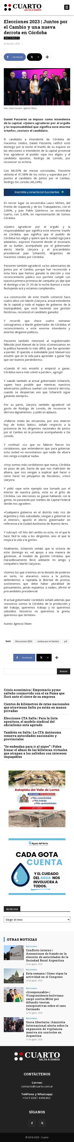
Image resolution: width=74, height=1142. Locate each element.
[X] (42, 1123)
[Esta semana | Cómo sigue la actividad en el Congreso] (14, 975)
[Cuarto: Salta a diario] (27, 7)
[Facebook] (32, 1123)
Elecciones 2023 (23, 641)
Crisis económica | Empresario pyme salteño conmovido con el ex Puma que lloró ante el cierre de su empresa (34, 693)
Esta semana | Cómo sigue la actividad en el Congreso (46, 975)
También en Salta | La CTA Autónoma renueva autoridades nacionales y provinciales (32, 735)
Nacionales (12, 38)
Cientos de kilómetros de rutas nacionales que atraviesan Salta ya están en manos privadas (36, 707)
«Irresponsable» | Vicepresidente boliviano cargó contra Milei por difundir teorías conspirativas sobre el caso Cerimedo (46, 1000)
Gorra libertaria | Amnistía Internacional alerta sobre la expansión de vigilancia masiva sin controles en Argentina (47, 1029)
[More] (47, 57)
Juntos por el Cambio (48, 641)
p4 (65, 641)
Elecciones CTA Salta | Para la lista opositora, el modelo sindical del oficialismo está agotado (31, 721)
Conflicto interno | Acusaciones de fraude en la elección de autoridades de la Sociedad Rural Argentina (47, 955)
